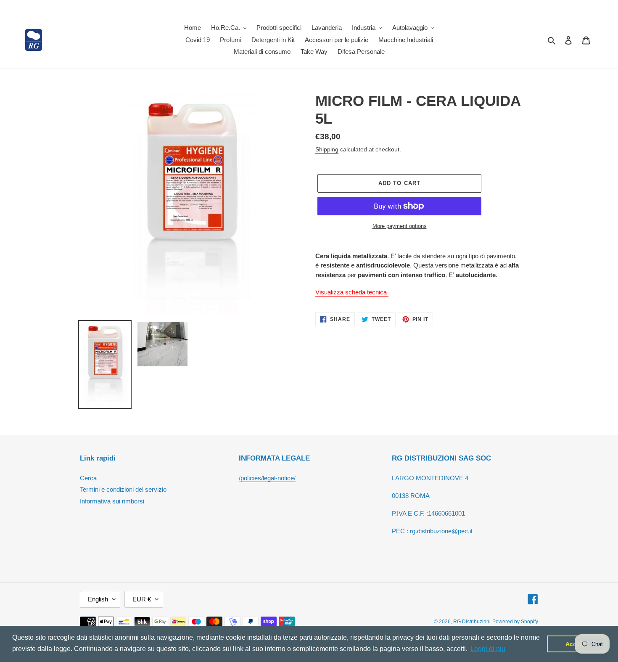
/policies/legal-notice (266, 478)
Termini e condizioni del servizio (123, 489)
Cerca (88, 478)
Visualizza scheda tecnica (351, 292)
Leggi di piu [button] (487, 648)
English (98, 599)
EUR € (141, 599)
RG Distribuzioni (472, 622)
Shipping (326, 149)
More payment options (399, 226)
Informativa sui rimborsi (112, 501)
